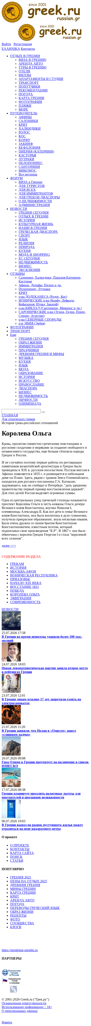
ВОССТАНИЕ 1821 (24, 587)
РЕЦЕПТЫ (18, 915)
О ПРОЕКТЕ (19, 845)
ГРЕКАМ (17, 564)
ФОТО (15, 919)
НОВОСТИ (10, 609)
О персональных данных (20, 1011)
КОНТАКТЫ (19, 849)
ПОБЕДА (17, 590)
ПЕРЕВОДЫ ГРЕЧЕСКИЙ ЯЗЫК (35, 908)
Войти (6, 44)
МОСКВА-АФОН (23, 571)
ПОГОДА (17, 904)
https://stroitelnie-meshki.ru (20, 950)
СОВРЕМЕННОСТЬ (25, 602)
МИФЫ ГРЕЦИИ (23, 889)
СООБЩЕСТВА (22, 923)
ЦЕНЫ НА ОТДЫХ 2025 (28, 881)
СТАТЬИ (16, 860)
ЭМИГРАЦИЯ (20, 598)
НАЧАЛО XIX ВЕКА (25, 583)
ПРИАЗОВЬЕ (20, 579)
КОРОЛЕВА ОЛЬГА (25, 594)
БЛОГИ (15, 927)
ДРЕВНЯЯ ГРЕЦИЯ (25, 885)
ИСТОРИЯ (18, 567)
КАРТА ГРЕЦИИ (23, 892)
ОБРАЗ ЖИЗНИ (21, 912)
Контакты (28, 49)
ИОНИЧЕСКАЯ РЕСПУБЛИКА (34, 575)
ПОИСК (16, 857)
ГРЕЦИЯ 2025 (20, 877)
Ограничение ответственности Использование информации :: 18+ (27, 1005)
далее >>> (9, 545)
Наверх (7, 1022)
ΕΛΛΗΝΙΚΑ (11, 49)
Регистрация (23, 44)
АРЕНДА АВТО (22, 900)
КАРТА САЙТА (22, 853)
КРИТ (14, 896)
